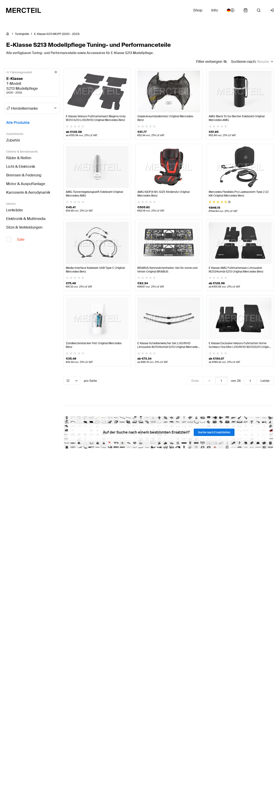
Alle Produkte (18, 122)
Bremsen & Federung (23, 175)
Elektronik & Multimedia (26, 218)
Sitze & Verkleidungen (24, 227)
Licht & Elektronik (20, 166)
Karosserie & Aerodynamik (28, 192)
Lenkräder (14, 210)
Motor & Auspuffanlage (25, 183)
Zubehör (13, 140)
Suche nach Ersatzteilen (214, 432)
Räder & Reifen (18, 157)
